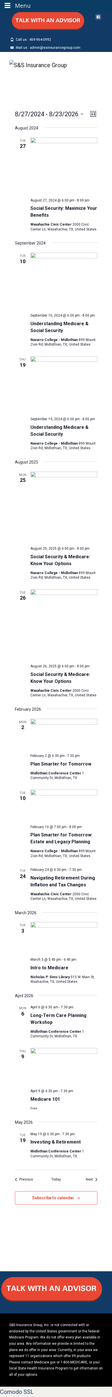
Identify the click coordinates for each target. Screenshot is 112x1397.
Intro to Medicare (49, 967)
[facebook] (98, 19)
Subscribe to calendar (53, 1198)
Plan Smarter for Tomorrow (60, 764)
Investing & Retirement (55, 1142)
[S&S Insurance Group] (33, 63)
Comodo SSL (17, 1391)
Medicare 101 (45, 1099)
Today (56, 1179)
